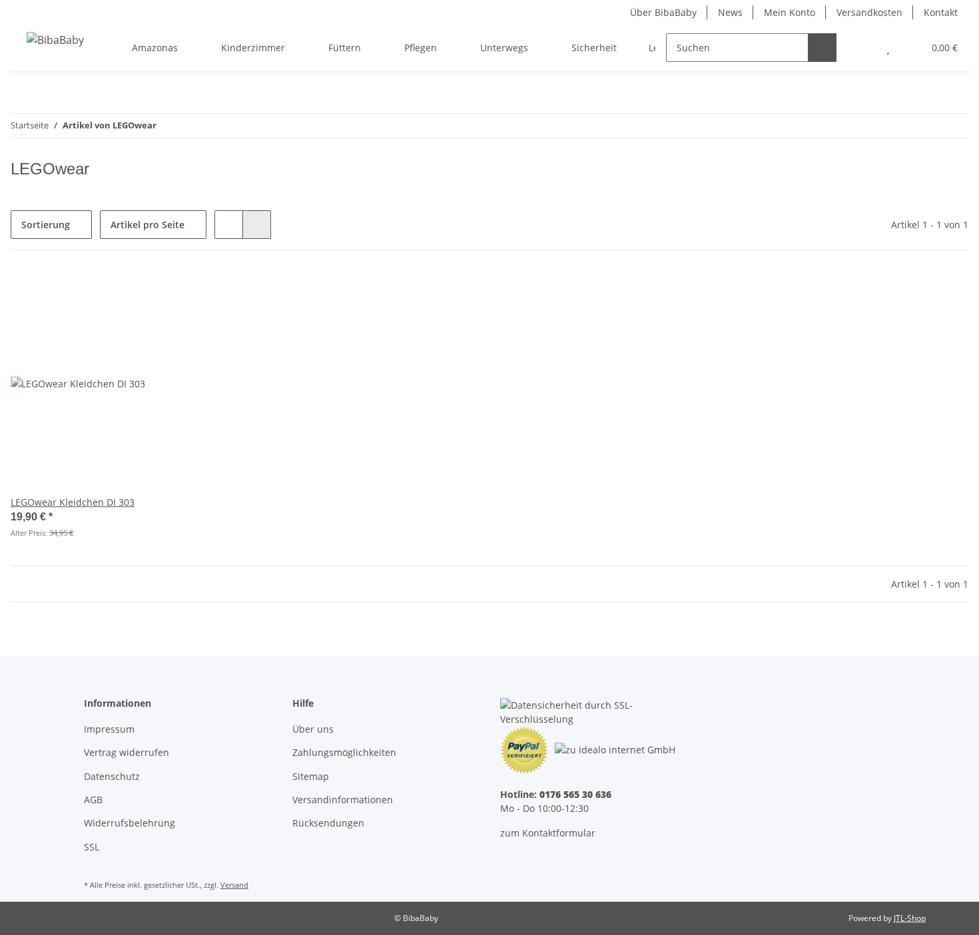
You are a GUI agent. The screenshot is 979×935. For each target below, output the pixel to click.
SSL (91, 847)
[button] (861, 48)
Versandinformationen (342, 799)
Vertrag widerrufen (126, 752)
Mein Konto (789, 12)
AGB (93, 799)
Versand (234, 885)
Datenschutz (112, 776)
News (730, 12)
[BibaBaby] (55, 40)
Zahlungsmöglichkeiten (344, 752)
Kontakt (941, 12)
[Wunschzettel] (888, 48)
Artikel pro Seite (147, 224)
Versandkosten (869, 12)
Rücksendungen (328, 823)
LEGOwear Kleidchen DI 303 (73, 502)
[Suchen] (822, 47)
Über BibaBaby (663, 12)
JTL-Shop (910, 918)
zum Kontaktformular (547, 833)
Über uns (313, 729)
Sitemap (310, 776)
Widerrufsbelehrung (129, 823)
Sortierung (45, 224)
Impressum (109, 729)
